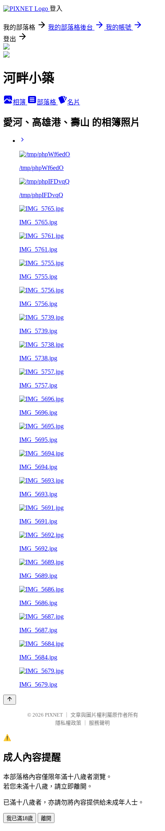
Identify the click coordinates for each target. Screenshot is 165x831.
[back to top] (9, 700)
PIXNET (54, 715)
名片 (73, 102)
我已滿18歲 (19, 818)
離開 (46, 818)
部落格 (47, 102)
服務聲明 (99, 723)
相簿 (20, 102)
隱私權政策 (68, 723)
